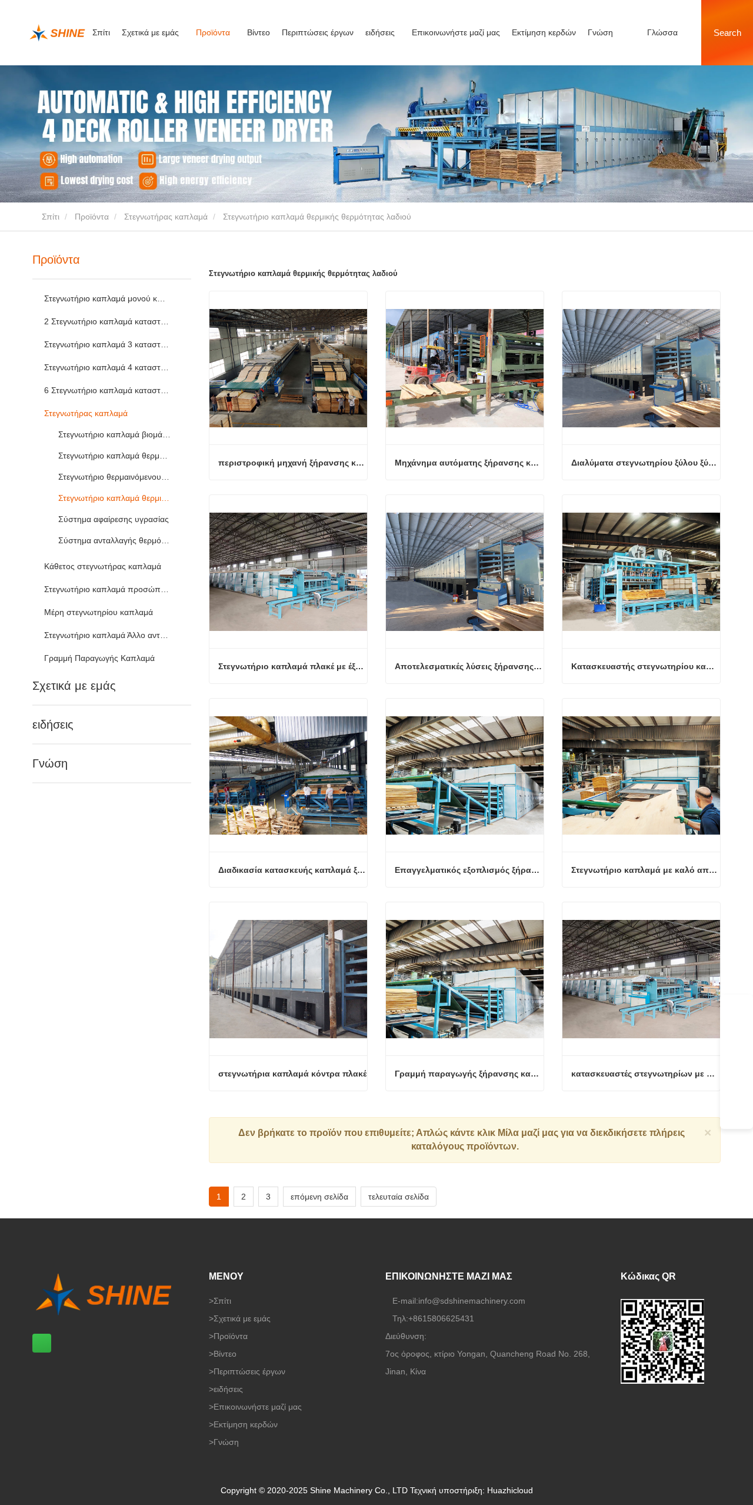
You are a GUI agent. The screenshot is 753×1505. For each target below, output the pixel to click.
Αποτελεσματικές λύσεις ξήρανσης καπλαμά (469, 666)
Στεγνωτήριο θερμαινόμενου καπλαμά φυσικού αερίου (114, 476)
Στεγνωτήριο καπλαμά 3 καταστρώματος (106, 344)
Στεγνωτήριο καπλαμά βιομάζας (114, 434)
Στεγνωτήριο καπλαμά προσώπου (106, 589)
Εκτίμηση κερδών (544, 32)
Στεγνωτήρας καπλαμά (166, 216)
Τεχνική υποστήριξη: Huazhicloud (471, 1490)
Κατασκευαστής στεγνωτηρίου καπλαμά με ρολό (645, 666)
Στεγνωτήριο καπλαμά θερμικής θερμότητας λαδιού (114, 498)
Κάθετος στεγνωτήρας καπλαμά (102, 566)
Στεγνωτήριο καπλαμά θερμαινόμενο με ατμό (114, 455)
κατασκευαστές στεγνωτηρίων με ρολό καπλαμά (645, 1073)
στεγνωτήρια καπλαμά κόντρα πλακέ (292, 1073)
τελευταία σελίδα (398, 1196)
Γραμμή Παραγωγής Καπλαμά (99, 658)
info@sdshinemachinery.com (471, 1300)
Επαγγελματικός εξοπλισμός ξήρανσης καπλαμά (469, 870)
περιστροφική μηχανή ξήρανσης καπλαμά (292, 462)
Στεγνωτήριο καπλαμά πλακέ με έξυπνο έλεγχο (292, 666)
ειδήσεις (53, 724)
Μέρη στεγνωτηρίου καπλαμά (98, 612)
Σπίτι (101, 32)
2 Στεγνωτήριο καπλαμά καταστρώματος (106, 321)
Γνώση (600, 32)
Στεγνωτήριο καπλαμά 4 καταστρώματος (106, 367)
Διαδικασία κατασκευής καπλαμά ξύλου (292, 870)
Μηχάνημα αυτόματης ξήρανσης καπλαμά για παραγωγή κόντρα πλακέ (469, 462)
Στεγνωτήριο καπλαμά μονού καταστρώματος (106, 298)
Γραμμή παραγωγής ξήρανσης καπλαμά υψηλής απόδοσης (469, 1073)
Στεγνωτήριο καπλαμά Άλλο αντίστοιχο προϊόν (106, 635)
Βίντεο (258, 32)
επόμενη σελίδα (319, 1196)
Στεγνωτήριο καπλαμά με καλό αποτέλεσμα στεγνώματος (645, 870)
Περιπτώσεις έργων (318, 32)
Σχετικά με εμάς (74, 685)
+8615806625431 (441, 1318)
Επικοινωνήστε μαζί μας (456, 32)
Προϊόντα (92, 216)
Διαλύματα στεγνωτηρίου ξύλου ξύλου (645, 462)
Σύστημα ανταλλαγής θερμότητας (114, 540)
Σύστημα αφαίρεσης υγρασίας (113, 519)
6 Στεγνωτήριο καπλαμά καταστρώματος (106, 390)
